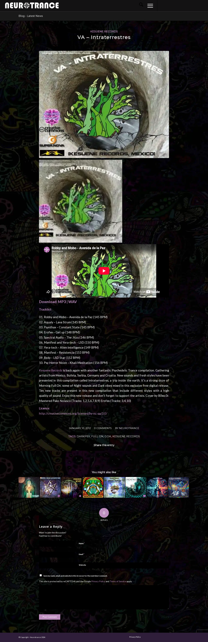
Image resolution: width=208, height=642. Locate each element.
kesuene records (126, 436)
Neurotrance (129, 428)
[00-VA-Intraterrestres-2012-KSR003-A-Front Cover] (104, 104)
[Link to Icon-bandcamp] (201, 5)
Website (82, 565)
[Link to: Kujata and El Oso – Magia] (29, 487)
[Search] (141, 5)
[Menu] (149, 5)
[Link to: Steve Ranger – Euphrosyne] (178, 487)
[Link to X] (177, 5)
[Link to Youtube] (172, 5)
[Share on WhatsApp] (66, 455)
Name (82, 543)
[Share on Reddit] (120, 455)
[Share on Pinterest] (77, 455)
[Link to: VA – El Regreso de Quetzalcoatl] (93, 487)
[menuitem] (141, 5)
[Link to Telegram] (196, 5)
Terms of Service (118, 581)
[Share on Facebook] (44, 455)
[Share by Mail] (131, 455)
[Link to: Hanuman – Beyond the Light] (135, 487)
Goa (108, 436)
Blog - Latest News (31, 16)
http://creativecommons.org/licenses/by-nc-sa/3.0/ (73, 413)
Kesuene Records (104, 31)
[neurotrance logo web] (31, 7)
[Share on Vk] (109, 455)
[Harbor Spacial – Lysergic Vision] (205, 321)
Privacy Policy (98, 581)
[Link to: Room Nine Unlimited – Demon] (50, 487)
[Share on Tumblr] (98, 455)
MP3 (62, 302)
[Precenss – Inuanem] (2, 321)
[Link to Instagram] (167, 5)
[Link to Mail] (186, 5)
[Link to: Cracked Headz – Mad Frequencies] (71, 487)
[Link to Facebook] (162, 5)
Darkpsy (83, 436)
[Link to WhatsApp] (191, 5)
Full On (97, 436)
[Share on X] (55, 455)
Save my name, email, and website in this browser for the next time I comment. (75, 576)
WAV (72, 302)
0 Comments (103, 428)
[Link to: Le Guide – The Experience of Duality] (157, 487)
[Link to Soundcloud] (181, 5)
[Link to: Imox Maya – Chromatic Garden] (114, 487)
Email (81, 554)
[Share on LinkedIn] (88, 455)
